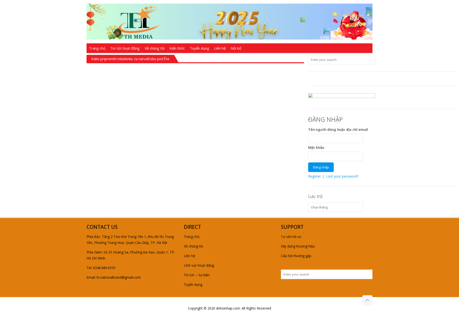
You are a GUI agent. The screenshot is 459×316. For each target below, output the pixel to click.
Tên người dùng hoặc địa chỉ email (338, 129)
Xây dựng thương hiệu (298, 246)
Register (314, 176)
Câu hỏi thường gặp (296, 255)
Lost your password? (342, 176)
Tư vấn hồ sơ (291, 236)
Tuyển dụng (193, 284)
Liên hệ (189, 255)
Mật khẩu (316, 147)
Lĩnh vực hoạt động (199, 265)
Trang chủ (192, 236)
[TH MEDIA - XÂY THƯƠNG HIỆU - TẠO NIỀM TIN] (229, 21)
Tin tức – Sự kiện (197, 275)
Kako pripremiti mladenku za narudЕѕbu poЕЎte (130, 58)
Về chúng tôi (193, 246)
